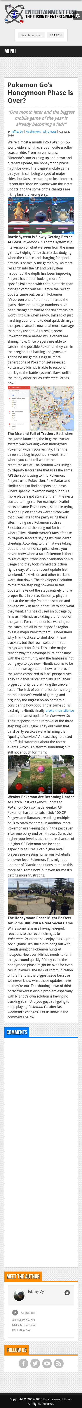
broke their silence (59, 710)
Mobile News (33, 131)
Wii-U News (49, 131)
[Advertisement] (41, 66)
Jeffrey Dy (17, 131)
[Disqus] (41, 1095)
